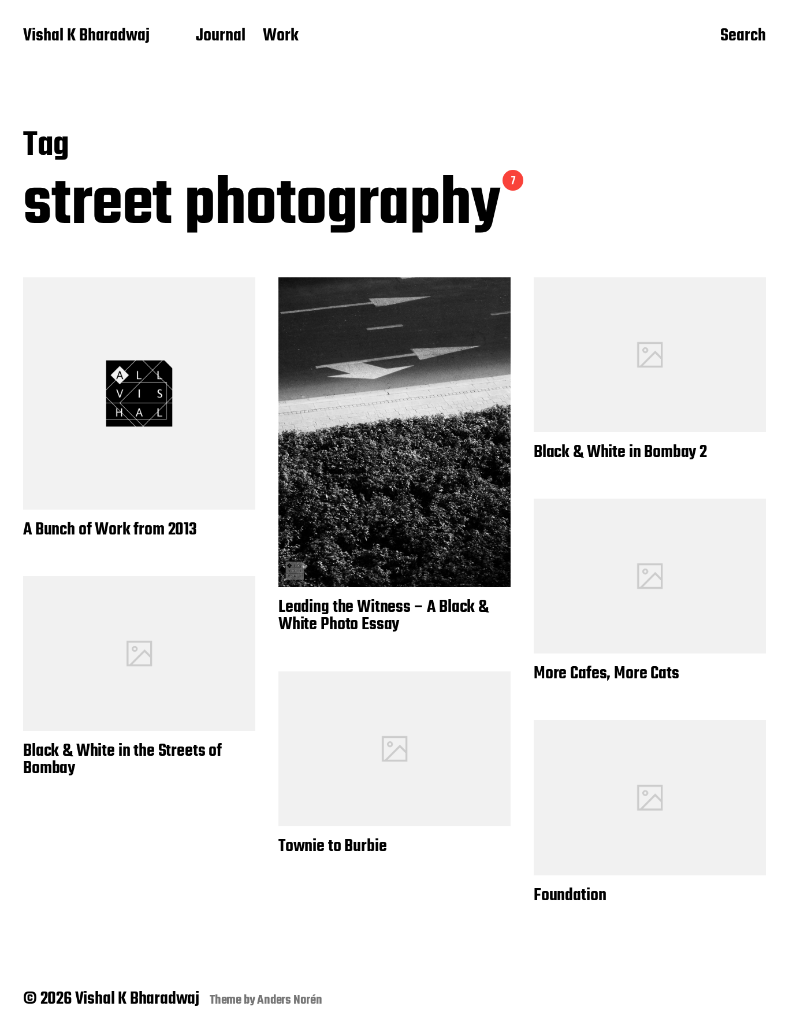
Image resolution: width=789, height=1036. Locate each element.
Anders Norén (289, 1000)
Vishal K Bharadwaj (86, 36)
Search (743, 36)
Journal (220, 36)
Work (281, 36)
